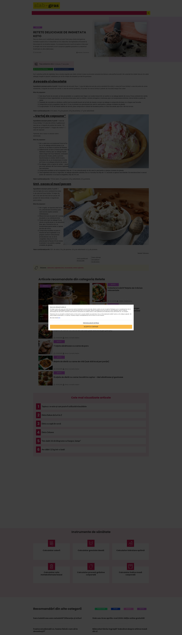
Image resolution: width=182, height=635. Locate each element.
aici (59, 317)
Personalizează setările (91, 323)
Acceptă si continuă (91, 326)
